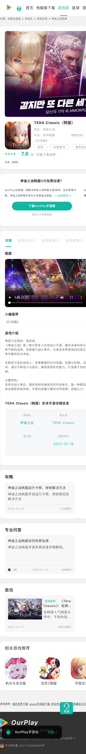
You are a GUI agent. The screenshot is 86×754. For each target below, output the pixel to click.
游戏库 (29, 18)
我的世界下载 (20, 704)
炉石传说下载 (59, 704)
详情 (8, 240)
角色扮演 (42, 18)
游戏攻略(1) (75, 240)
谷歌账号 (59, 147)
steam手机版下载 (39, 704)
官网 (40, 147)
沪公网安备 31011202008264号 (25, 745)
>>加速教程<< (63, 195)
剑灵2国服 (49, 683)
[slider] (12, 154)
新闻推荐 (50, 601)
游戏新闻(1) (51, 240)
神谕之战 (27, 423)
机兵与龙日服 (16, 683)
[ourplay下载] (17, 8)
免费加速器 (14, 18)
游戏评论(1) (27, 240)
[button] (8, 283)
